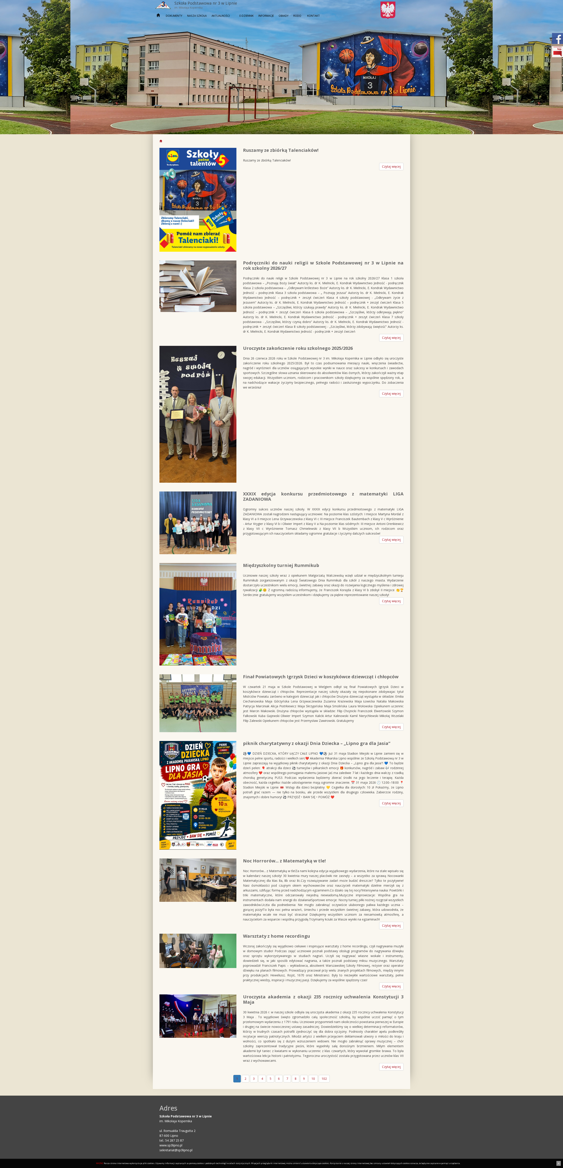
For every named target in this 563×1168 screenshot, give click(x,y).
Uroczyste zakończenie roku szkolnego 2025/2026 (298, 348)
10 (313, 1078)
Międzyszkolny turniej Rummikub (281, 565)
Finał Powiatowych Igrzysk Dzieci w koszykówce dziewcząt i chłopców (320, 677)
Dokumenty (174, 16)
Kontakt (313, 16)
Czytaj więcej (391, 166)
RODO (297, 16)
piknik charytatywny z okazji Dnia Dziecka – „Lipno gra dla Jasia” (316, 743)
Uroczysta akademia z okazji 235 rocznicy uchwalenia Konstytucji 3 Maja (323, 999)
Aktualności (221, 16)
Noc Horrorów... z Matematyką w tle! (284, 861)
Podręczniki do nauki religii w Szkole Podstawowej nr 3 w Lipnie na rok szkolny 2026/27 (323, 265)
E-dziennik (246, 16)
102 (324, 1078)
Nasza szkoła (197, 16)
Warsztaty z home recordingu (276, 936)
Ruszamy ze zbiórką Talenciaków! (280, 150)
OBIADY (284, 16)
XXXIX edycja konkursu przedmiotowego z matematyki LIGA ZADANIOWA (323, 496)
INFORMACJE (266, 16)
